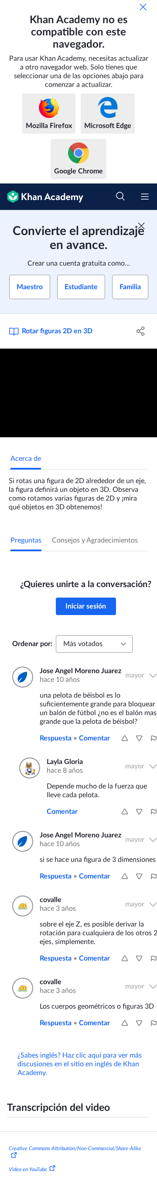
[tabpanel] (78, 491)
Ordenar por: (32, 643)
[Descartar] (143, 7)
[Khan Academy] (41, 197)
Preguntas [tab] (25, 540)
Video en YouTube (28, 1169)
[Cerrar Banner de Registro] (141, 226)
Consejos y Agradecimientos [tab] (95, 540)
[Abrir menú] (145, 196)
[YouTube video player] (78, 393)
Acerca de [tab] (25, 458)
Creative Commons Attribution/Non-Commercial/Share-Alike (75, 1148)
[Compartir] (140, 331)
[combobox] (94, 644)
